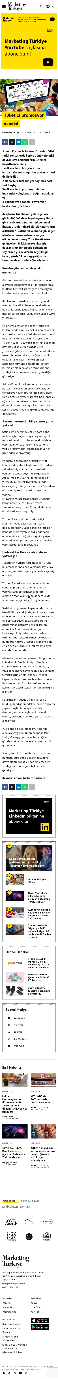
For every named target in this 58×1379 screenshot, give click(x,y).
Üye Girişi (36, 1307)
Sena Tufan (7, 1116)
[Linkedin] (26, 1373)
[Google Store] (40, 1329)
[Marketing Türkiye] (18, 6)
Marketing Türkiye (10, 132)
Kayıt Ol (35, 1311)
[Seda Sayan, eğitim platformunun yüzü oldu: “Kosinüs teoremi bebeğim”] (29, 858)
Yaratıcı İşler (9, 1311)
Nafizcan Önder (9, 1162)
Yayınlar (25, 1206)
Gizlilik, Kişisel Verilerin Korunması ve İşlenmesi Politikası (14, 1348)
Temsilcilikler (31, 1200)
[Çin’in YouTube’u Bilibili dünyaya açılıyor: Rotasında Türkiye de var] (15, 896)
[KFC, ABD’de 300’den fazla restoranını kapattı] (43, 1080)
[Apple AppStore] (40, 1322)
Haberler (9, 106)
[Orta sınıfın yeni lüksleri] (15, 879)
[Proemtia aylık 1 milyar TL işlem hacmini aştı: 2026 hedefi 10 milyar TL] (15, 963)
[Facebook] (4, 1373)
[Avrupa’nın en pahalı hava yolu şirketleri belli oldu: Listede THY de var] (15, 912)
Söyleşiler (7, 1307)
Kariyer (34, 1302)
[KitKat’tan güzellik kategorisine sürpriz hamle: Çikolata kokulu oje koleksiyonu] (43, 1131)
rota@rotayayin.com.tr (13, 1283)
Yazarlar (6, 1302)
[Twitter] (9, 1373)
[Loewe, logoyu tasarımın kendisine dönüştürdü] (15, 991)
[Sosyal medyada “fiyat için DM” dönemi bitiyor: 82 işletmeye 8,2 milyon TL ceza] (15, 929)
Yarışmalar (10, 1200)
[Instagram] (14, 1373)
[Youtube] (20, 1373)
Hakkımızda (8, 1319)
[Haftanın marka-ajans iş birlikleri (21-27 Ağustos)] (15, 977)
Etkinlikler (10, 1206)
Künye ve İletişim (11, 1323)
